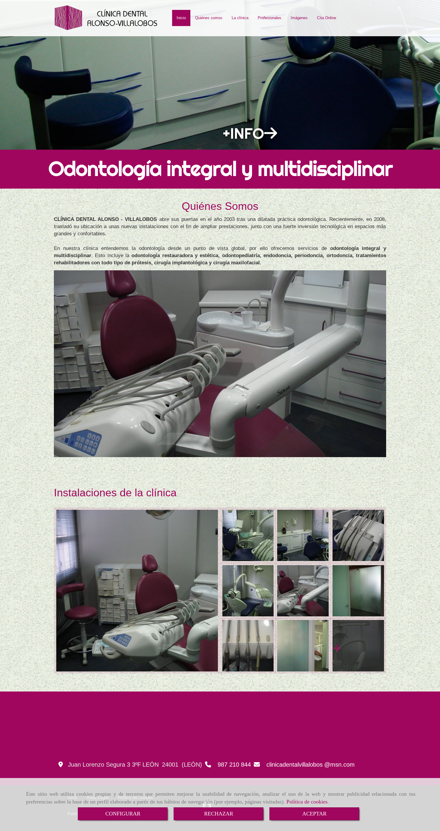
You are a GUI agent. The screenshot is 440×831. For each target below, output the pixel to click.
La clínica (240, 18)
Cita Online (326, 18)
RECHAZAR (218, 814)
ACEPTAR (314, 814)
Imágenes (299, 18)
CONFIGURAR (122, 814)
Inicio (181, 18)
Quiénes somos (208, 18)
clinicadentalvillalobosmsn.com (310, 764)
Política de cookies (306, 802)
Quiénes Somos (220, 206)
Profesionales (269, 18)
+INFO (243, 125)
